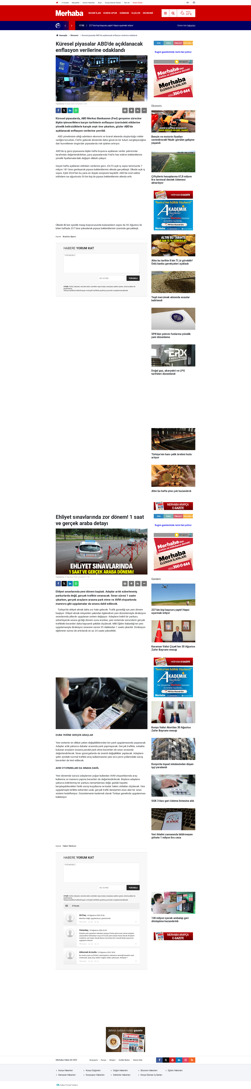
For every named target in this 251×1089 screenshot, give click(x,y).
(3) (91, 961)
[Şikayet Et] (136, 921)
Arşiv (100, 3)
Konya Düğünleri (93, 1070)
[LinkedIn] (70, 110)
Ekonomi (148, 13)
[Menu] (165, 13)
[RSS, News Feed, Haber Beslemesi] (192, 1060)
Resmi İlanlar (137, 3)
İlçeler (136, 13)
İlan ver (127, 3)
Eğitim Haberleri (175, 1070)
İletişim (112, 1060)
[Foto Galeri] (193, 2)
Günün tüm (186, 25)
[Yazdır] (125, 110)
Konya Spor (110, 13)
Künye (103, 1060)
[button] (131, 110)
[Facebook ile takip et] (159, 1060)
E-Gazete (65, 3)
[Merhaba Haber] (69, 13)
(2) (91, 944)
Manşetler (75, 3)
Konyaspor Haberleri (95, 1075)
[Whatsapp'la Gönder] (76, 110)
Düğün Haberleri (120, 1070)
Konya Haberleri (65, 1070)
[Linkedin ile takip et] (179, 1060)
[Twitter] (64, 110)
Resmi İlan (95, 13)
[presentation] (65, 25)
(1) (97, 944)
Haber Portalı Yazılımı (69, 1085)
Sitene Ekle (137, 1060)
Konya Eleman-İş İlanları (151, 1075)
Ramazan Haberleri (67, 1075)
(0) (91, 922)
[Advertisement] (101, 201)
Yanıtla (83, 922)
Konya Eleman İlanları (113, 3)
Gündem (124, 13)
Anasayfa (63, 35)
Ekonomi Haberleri (149, 1070)
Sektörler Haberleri (121, 1075)
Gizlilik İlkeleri (124, 1060)
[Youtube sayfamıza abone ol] (172, 1060)
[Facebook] (58, 110)
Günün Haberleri (89, 3)
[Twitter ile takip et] (166, 1060)
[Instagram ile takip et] (185, 1060)
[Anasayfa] (57, 3)
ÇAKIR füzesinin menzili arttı (102, 25)
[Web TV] (187, 2)
